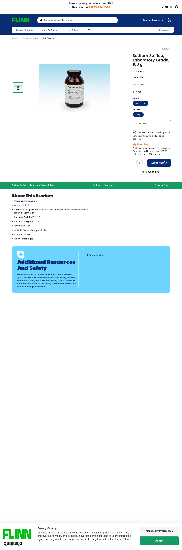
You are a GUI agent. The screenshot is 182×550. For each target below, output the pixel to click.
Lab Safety (73, 30)
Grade (136, 98)
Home (14, 38)
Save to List (152, 171)
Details (96, 185)
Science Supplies (24, 30)
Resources (109, 185)
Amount (136, 110)
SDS (90, 30)
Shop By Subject (50, 30)
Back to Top (161, 185)
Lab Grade (141, 103)
